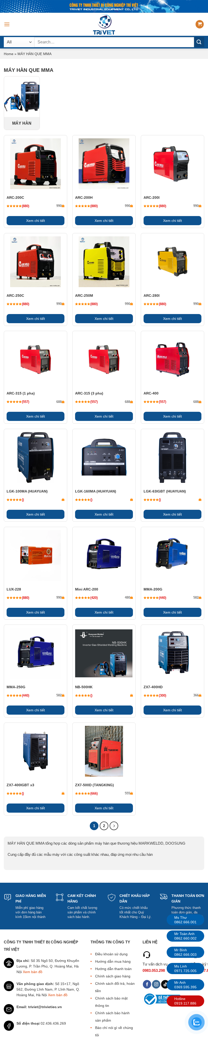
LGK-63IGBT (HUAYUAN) (165, 491)
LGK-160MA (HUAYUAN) (95, 491)
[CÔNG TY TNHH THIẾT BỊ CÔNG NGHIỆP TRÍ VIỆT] (104, 24)
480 (127, 597)
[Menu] (7, 24)
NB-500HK (84, 687)
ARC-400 (151, 393)
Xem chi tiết (35, 221)
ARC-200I (152, 197)
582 (196, 597)
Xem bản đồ (32, 972)
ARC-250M (84, 295)
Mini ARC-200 (86, 589)
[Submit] (199, 42)
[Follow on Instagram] (156, 984)
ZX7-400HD (153, 687)
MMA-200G (153, 589)
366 (196, 695)
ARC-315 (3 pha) (89, 393)
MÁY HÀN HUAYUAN (21, 124)
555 (127, 793)
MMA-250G (16, 687)
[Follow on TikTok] (165, 984)
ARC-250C (15, 295)
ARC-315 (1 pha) (21, 393)
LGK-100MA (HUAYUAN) (27, 491)
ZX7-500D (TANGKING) (94, 785)
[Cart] (200, 24)
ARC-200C (15, 197)
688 (59, 402)
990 (59, 206)
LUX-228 (14, 589)
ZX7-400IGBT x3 (20, 785)
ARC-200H (84, 197)
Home (8, 54)
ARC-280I (152, 295)
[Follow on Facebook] (147, 984)
